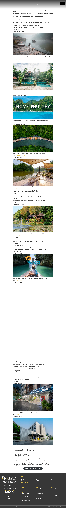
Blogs (17, 10)
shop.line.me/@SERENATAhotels (10, 488)
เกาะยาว (22, 479)
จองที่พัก (9, 498)
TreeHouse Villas (19, 358)
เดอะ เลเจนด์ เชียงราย (55, 495)
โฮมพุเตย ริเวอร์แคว (25, 499)
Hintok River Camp (19, 188)
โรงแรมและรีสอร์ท (27, 4)
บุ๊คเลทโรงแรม (9, 500)
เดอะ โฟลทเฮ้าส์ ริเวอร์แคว (26, 497)
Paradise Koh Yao (19, 280)
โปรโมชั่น (40, 4)
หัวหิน (37, 487)
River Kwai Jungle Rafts (20, 59)
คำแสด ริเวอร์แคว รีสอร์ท (26, 500)
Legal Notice (8, 506)
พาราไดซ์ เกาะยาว (40, 493)
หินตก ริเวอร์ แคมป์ (25, 496)
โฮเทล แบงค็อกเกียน (25, 490)
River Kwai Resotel (19, 93)
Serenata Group (21, 10)
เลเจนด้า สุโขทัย (39, 498)
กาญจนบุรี (23, 492)
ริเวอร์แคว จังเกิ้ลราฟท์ (25, 493)
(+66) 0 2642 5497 (7, 485)
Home (14, 10)
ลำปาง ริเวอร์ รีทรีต (55, 488)
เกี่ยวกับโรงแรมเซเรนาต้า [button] (25, 482)
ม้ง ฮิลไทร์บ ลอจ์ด (54, 492)
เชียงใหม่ (22, 480)
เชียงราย (37, 480)
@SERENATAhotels (7, 487)
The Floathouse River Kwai (20, 155)
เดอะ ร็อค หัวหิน (39, 488)
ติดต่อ (9, 496)
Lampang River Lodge (20, 235)
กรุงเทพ (22, 487)
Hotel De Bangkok (19, 414)
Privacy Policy (4, 506)
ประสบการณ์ (34, 4)
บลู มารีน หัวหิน (39, 490)
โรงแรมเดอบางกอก (25, 488)
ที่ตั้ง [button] (22, 476)
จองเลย (62, 4)
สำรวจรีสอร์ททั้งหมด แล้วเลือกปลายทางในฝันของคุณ (33, 468)
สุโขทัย (37, 479)
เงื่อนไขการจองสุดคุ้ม (14, 506)
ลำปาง (51, 479)
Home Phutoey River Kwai (20, 122)
